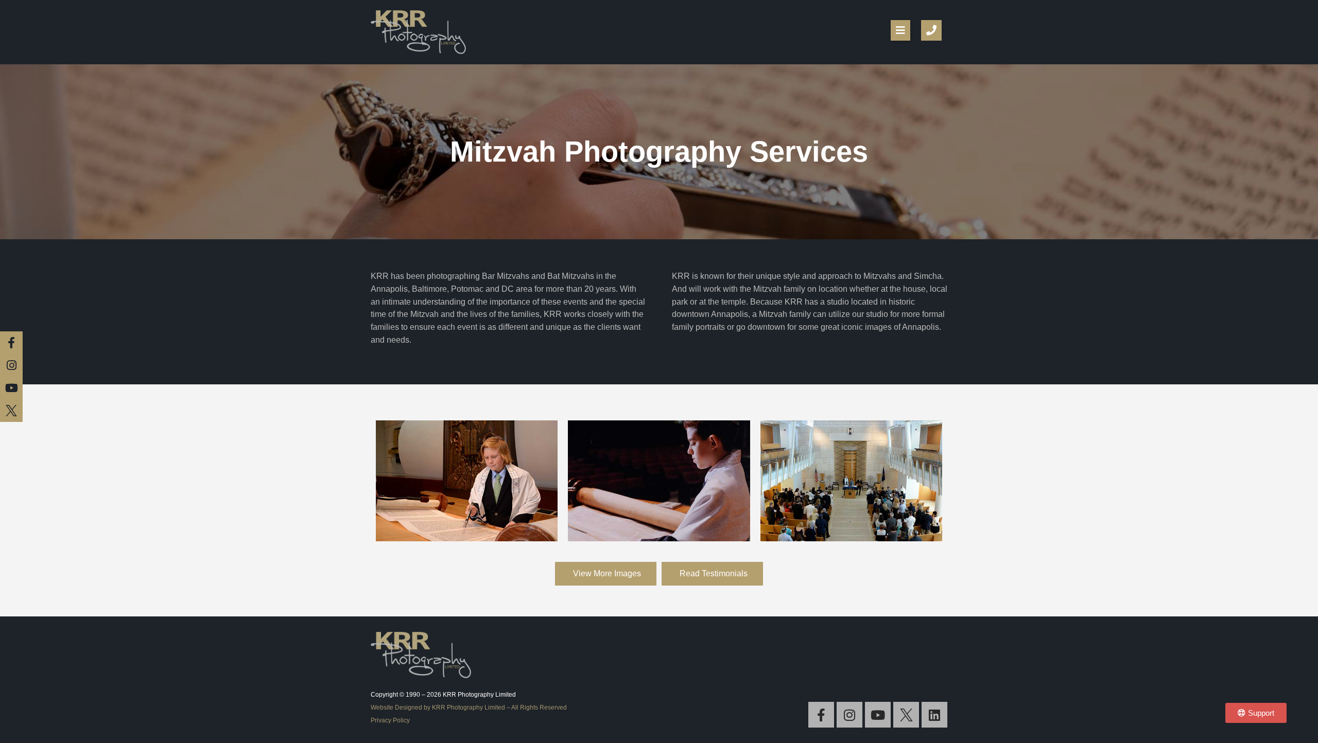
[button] (900, 30)
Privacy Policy (390, 720)
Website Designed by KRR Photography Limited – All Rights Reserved (469, 707)
